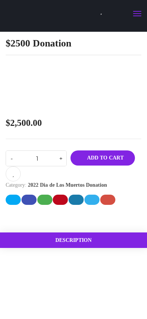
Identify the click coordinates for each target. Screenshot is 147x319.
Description (73, 240)
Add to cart (105, 158)
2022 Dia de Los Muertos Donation (67, 185)
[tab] (73, 240)
